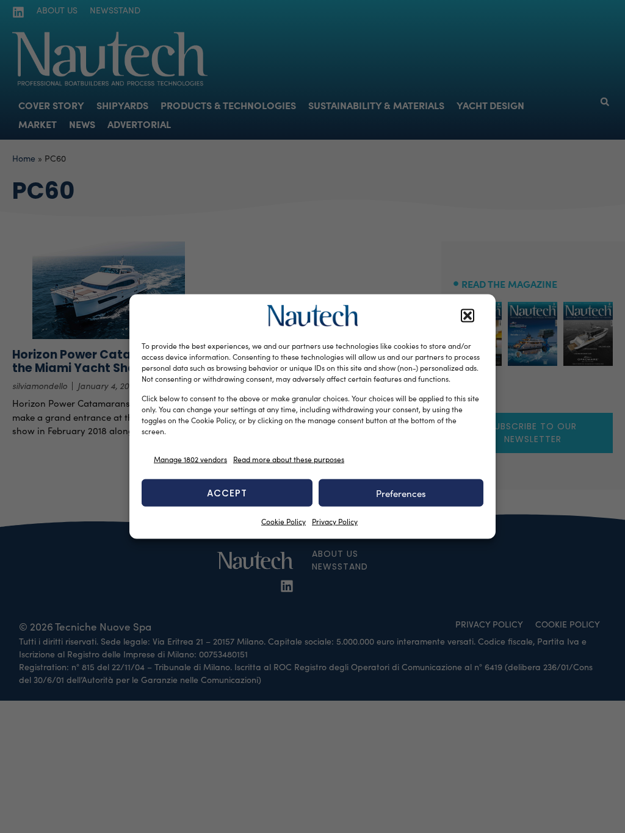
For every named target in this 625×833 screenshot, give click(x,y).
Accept (227, 492)
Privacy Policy (335, 521)
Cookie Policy (283, 521)
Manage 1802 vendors (190, 458)
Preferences (401, 493)
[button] (467, 316)
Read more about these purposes (288, 458)
